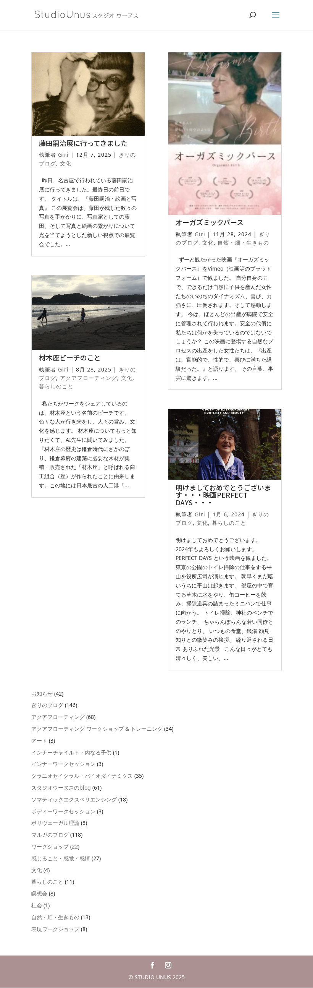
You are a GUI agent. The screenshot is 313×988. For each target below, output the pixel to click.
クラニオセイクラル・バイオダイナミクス (82, 775)
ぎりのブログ (47, 705)
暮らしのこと (56, 386)
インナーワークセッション (63, 763)
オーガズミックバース (210, 222)
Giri (63, 154)
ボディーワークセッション (63, 811)
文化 (65, 163)
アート (39, 740)
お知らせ (42, 693)
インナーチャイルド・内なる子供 (71, 752)
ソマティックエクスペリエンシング (74, 799)
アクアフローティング (88, 377)
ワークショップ (50, 846)
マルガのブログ (50, 834)
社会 (36, 905)
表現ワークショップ (55, 929)
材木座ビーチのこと (70, 357)
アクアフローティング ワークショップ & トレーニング (97, 728)
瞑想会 (39, 893)
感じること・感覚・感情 (60, 858)
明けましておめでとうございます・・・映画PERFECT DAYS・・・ (223, 495)
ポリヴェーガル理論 (55, 822)
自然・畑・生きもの (243, 242)
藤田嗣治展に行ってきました (83, 143)
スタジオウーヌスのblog (61, 787)
